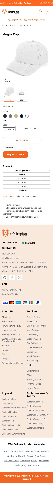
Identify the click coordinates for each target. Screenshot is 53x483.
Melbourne (24, 451)
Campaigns (32, 352)
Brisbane (35, 451)
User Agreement (9, 330)
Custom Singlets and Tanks (14, 407)
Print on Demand (34, 347)
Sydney (14, 451)
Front (9, 100)
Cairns (34, 460)
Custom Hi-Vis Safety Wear (39, 415)
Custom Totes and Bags (37, 419)
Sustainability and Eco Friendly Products (11, 340)
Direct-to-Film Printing (36, 326)
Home (5, 25)
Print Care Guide (34, 384)
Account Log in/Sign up (12, 363)
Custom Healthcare (35, 428)
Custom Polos (8, 403)
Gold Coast (40, 456)
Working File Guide (35, 379)
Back (22, 100)
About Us (6, 317)
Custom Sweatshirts (11, 425)
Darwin (30, 456)
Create (14, 25)
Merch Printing (33, 356)
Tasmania (25, 460)
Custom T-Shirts (9, 399)
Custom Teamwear (35, 406)
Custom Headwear (10, 429)
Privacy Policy (8, 321)
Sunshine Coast (11, 460)
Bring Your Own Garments (13, 434)
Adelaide (45, 451)
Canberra (12, 456)
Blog (4, 354)
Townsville (44, 460)
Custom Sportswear (35, 410)
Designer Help (33, 371)
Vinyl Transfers (33, 330)
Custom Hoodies (9, 412)
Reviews (5, 350)
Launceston (33, 465)
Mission (5, 345)
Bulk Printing (32, 360)
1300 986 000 (8, 253)
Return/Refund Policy (11, 326)
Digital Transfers (34, 339)
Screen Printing (33, 317)
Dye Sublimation (34, 343)
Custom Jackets (9, 416)
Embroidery (21, 3)
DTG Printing (32, 334)
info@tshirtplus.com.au (12, 258)
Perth (6, 451)
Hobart (21, 456)
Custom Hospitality (35, 423)
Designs (5, 358)
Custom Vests (8, 421)
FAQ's (29, 375)
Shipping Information (11, 334)
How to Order (33, 388)
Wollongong (20, 465)
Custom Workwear (35, 401)
